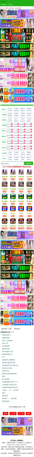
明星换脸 (22, 132)
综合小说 (28, 149)
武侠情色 (9, 149)
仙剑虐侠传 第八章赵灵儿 (10, 365)
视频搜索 (28, 163)
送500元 (5, 216)
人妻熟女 (9, 137)
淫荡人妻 (22, 146)
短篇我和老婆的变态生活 (10, 387)
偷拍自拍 (9, 141)
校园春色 (28, 146)
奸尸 (3, 357)
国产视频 (9, 124)
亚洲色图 (9, 143)
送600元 (5, 203)
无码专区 (15, 135)
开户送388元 (4, 228)
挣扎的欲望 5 (6, 349)
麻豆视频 (22, 124)
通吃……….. (6, 393)
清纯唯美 (15, 141)
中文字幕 (28, 124)
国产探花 (9, 132)
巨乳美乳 (28, 135)
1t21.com (3, 2)
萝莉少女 (15, 137)
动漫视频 (22, 126)
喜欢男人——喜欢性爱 (9, 398)
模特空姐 (22, 130)
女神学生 (9, 130)
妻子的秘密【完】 (8, 351)
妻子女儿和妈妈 (7, 340)
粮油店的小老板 (7, 368)
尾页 (28, 413)
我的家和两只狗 (7, 354)
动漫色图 (22, 143)
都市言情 (9, 146)
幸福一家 (5, 343)
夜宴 (3, 376)
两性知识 (15, 149)
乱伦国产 (28, 130)
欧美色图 (15, 143)
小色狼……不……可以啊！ (10, 390)
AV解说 (15, 124)
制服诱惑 (28, 137)
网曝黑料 (28, 132)
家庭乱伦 (15, 146)
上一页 (13, 413)
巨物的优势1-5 (6, 335)
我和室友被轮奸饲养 (8, 362)
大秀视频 (22, 137)
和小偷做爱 (5, 379)
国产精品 (9, 135)
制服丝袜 (22, 141)
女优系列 (15, 126)
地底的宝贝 (5, 371)
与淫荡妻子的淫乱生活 (9, 384)
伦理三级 (9, 126)
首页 (10, 329)
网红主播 (15, 132)
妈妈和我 (5, 395)
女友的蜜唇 (5, 346)
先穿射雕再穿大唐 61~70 (10, 382)
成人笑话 (22, 149)
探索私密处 (5, 401)
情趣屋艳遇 (5, 337)
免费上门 (4, 179)
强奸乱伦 (22, 135)
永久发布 (9, 4)
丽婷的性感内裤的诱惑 (9, 373)
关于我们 (13, 440)
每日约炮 (4, 191)
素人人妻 (15, 130)
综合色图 (28, 143)
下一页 (21, 413)
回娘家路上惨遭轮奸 (8, 360)
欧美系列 (28, 126)
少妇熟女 (28, 141)
